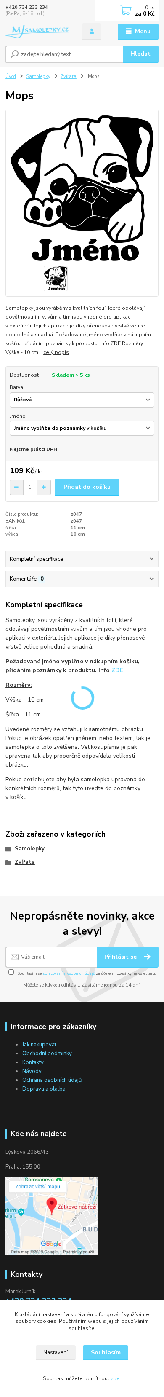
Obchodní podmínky (47, 1053)
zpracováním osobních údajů (68, 973)
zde (115, 1378)
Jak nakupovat (39, 1044)
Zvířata (69, 76)
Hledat (140, 54)
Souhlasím (106, 1353)
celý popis (56, 352)
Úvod (10, 76)
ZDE (117, 670)
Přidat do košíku (87, 487)
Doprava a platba (44, 1089)
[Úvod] (37, 31)
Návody (32, 1071)
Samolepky (38, 76)
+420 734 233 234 (26, 7)
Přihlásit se (121, 957)
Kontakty (33, 1062)
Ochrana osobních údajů (52, 1080)
